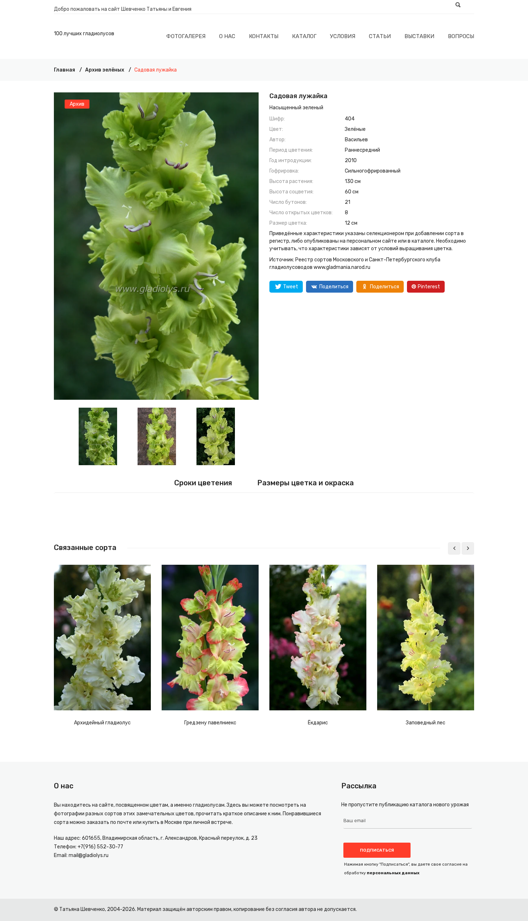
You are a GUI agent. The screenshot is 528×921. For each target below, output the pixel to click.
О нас (227, 36)
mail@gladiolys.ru (88, 855)
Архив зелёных (104, 70)
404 (350, 119)
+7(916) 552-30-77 (100, 847)
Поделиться (333, 287)
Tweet (290, 287)
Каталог (304, 36)
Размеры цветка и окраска (305, 482)
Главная (64, 70)
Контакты (263, 36)
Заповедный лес (425, 723)
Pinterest (429, 287)
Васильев (356, 140)
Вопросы (461, 36)
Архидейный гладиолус (102, 723)
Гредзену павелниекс (210, 723)
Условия (342, 36)
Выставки (419, 36)
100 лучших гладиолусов (84, 34)
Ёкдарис (318, 723)
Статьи (380, 36)
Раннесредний (362, 150)
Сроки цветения (203, 482)
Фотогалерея (185, 36)
